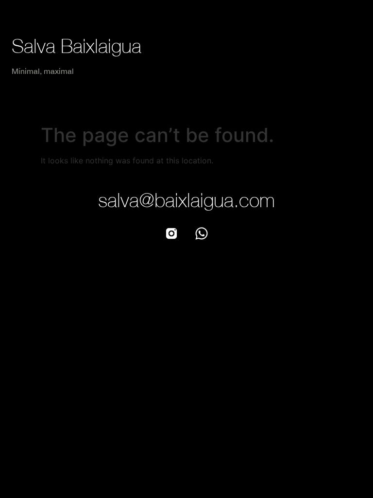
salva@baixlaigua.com (186, 200)
